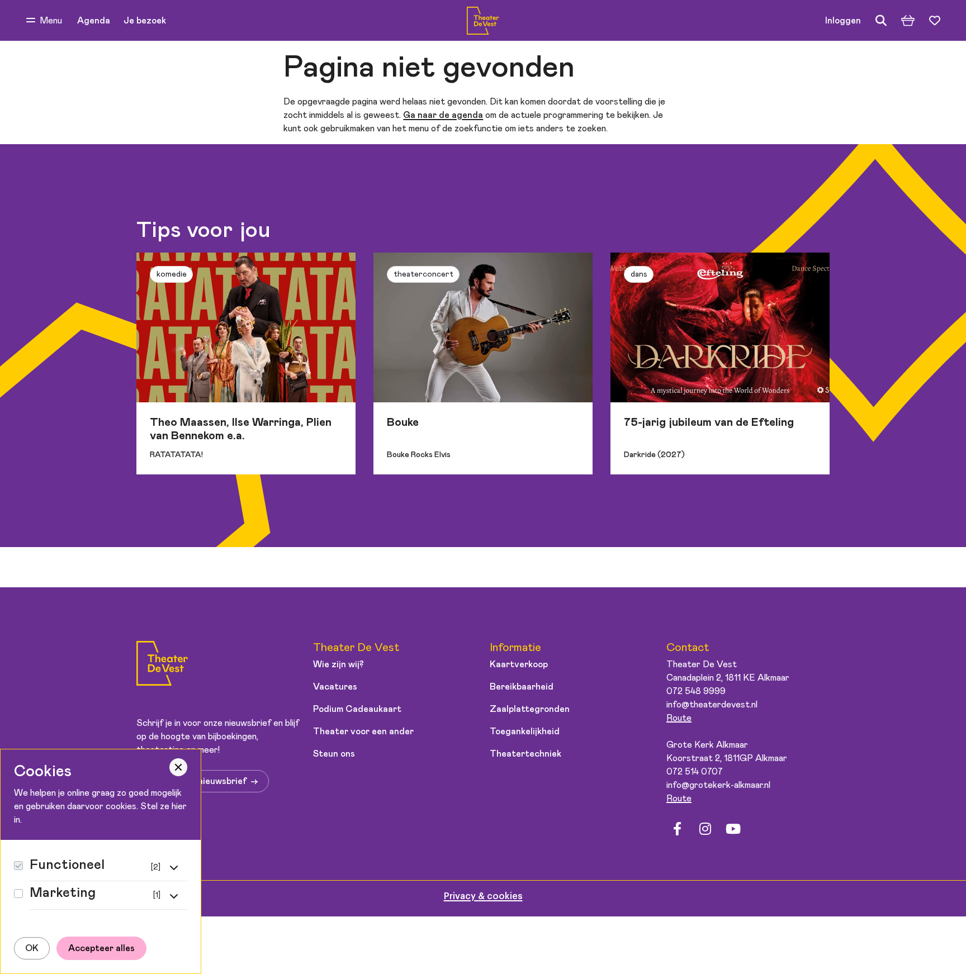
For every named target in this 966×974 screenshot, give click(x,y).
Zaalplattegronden (530, 709)
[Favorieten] (934, 20)
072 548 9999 (696, 691)
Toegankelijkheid (525, 731)
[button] (44, 20)
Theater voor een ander (363, 731)
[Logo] (162, 665)
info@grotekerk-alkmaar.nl (718, 785)
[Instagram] (705, 829)
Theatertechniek (525, 753)
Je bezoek (145, 20)
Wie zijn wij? (338, 664)
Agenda (93, 20)
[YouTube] (733, 829)
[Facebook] (677, 829)
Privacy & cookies (483, 896)
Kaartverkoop (519, 664)
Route (679, 718)
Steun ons (334, 753)
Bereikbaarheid (521, 686)
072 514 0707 (694, 771)
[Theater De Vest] (483, 21)
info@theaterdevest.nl (711, 704)
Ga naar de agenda (443, 115)
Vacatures (335, 686)
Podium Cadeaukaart (357, 709)
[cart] (907, 20)
